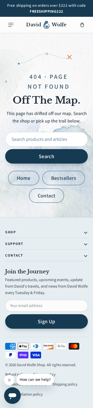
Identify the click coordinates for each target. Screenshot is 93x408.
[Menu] (11, 24)
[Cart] (82, 24)
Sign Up (46, 321)
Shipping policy (65, 384)
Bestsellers (63, 178)
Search (46, 156)
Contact (47, 195)
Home (23, 178)
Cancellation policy (27, 394)
